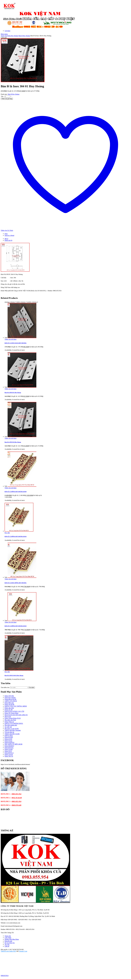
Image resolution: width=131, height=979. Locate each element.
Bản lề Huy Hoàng (24, 36)
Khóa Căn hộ (9, 754)
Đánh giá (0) (8, 240)
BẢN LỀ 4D (9, 709)
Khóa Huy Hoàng (10, 697)
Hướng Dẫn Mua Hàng (12, 939)
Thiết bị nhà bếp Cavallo (12, 734)
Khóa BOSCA (9, 753)
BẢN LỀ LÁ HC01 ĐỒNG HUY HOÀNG (15, 583)
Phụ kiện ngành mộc (11, 725)
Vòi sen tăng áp (9, 732)
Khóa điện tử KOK (10, 699)
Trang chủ (4, 36)
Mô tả (6, 238)
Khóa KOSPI (9, 737)
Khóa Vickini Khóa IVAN (13, 718)
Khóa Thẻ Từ (9, 756)
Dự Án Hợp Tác (10, 943)
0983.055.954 (16, 794)
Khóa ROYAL (9, 747)
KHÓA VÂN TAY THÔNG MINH (16, 706)
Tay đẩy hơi (8, 727)
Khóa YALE (8, 741)
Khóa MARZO (9, 746)
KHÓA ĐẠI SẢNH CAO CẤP (14, 711)
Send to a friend (9, 235)
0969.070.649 (16, 805)
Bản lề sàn (8, 716)
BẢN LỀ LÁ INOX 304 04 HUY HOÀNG (15, 343)
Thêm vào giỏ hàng (7, 98)
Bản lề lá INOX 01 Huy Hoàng (13, 392)
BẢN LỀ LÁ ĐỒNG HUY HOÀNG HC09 (15, 491)
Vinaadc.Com (23, 951)
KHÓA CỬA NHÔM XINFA (14, 723)
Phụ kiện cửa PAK (10, 720)
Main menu (4, 34)
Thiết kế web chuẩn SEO (8, 951)
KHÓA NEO (9, 735)
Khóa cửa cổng (9, 708)
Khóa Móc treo (9, 703)
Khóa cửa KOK (9, 704)
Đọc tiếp (7, 533)
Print (6, 234)
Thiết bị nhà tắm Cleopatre (13, 730)
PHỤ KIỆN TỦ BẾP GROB (13, 744)
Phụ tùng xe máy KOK (12, 728)
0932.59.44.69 (17, 798)
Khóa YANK (9, 749)
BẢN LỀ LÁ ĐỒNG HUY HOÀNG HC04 (15, 536)
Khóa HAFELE (9, 742)
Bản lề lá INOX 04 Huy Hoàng (13, 442)
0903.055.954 (16, 801)
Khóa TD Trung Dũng (11, 713)
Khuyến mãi (8, 941)
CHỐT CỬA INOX (11, 701)
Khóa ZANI (8, 739)
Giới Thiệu (8, 937)
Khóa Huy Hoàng (12, 36)
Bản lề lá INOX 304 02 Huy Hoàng (14, 675)
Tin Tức (7, 944)
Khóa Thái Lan (9, 722)
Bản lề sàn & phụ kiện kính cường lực (16, 715)
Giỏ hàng (7, 31)
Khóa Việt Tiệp (9, 696)
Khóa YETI (8, 751)
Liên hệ (7, 946)
